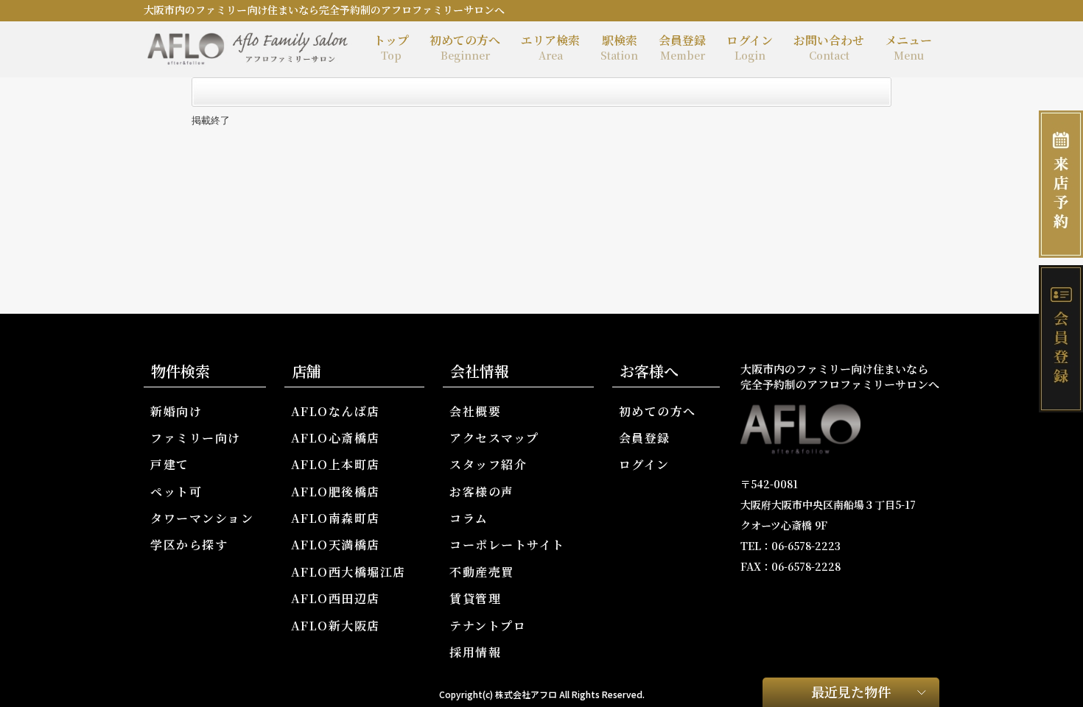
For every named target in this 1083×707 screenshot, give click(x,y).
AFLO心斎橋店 (335, 437)
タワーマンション (201, 518)
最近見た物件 (851, 691)
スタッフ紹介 (488, 464)
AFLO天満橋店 (335, 544)
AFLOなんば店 (335, 411)
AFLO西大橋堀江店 (348, 571)
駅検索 (619, 47)
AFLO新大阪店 (335, 625)
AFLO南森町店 (335, 518)
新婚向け (176, 411)
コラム (468, 518)
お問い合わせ (828, 47)
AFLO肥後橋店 (335, 491)
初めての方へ (465, 47)
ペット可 (176, 491)
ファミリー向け (195, 437)
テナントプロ (487, 625)
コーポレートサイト (507, 544)
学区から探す (189, 544)
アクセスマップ (494, 437)
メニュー (908, 47)
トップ (391, 47)
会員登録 (682, 47)
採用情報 (475, 652)
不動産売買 (481, 571)
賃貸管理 (475, 598)
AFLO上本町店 (335, 464)
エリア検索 (550, 47)
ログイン (749, 47)
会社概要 (475, 411)
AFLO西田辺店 (335, 598)
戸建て (169, 464)
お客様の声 (481, 491)
